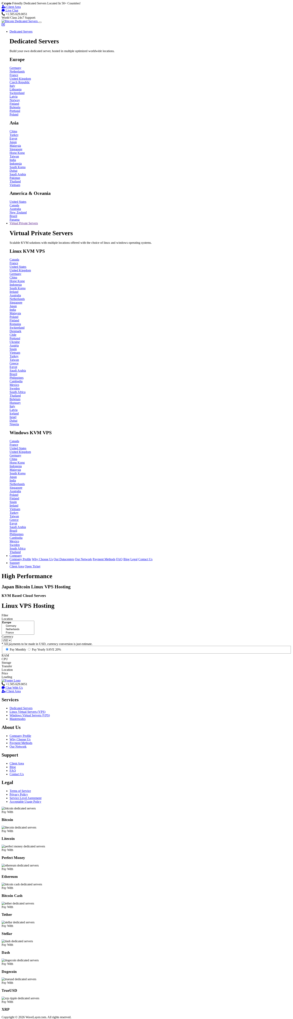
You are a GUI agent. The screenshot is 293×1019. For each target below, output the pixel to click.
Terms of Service (20, 791)
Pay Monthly (18, 649)
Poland (14, 114)
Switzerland (17, 93)
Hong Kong (17, 152)
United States (18, 201)
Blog (126, 559)
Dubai (13, 170)
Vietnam (15, 185)
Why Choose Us (42, 559)
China (13, 131)
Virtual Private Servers (24, 223)
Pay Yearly (46, 649)
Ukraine (15, 342)
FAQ (119, 559)
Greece (14, 363)
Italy (12, 85)
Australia (15, 209)
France (14, 75)
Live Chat (11, 10)
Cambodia (16, 381)
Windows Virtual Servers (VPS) (30, 715)
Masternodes (18, 719)
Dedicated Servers (21, 31)
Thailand (15, 181)
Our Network (83, 559)
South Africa (18, 392)
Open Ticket (32, 566)
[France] (18, 632)
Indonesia (16, 163)
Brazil (13, 216)
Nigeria (14, 424)
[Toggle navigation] (40, 22)
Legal (134, 559)
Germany (15, 68)
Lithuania (16, 89)
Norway (15, 100)
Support (15, 562)
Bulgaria (15, 107)
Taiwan (14, 156)
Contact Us (145, 559)
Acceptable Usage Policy (25, 801)
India (13, 160)
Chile (13, 334)
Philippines (17, 377)
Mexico (14, 385)
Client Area (13, 7)
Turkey (14, 135)
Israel (13, 417)
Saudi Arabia (18, 174)
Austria (14, 345)
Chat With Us (14, 687)
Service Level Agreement (25, 798)
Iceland (14, 413)
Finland (14, 103)
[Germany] (18, 626)
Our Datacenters (64, 559)
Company (16, 555)
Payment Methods (104, 559)
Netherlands (17, 71)
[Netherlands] (18, 629)
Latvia (14, 96)
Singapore (16, 149)
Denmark (15, 331)
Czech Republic (20, 82)
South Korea (18, 167)
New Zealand (18, 212)
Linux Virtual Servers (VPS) (27, 711)
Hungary (15, 402)
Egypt (13, 138)
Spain (13, 349)
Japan (13, 142)
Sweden (15, 388)
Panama (15, 219)
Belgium (15, 399)
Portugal (15, 111)
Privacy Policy (19, 794)
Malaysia (15, 145)
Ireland (14, 291)
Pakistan (15, 178)
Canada (14, 205)
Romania (15, 324)
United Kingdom (20, 78)
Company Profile (20, 559)
